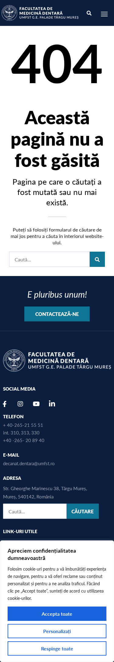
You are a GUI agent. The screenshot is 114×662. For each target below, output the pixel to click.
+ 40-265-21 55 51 (23, 425)
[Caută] (97, 259)
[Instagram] (20, 404)
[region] (57, 601)
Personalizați (57, 631)
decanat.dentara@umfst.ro (29, 463)
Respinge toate (57, 648)
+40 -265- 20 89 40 (23, 440)
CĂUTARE (82, 511)
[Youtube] (36, 404)
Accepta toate (57, 613)
